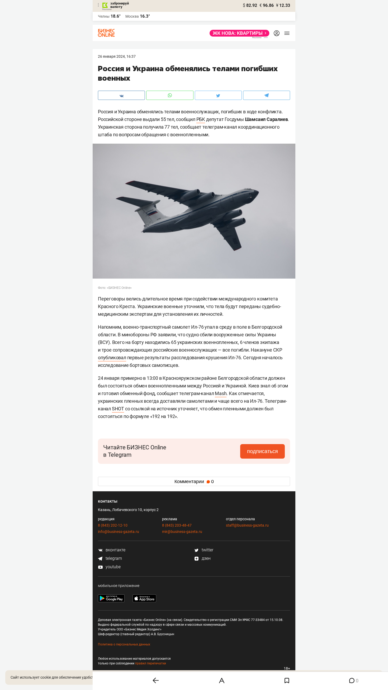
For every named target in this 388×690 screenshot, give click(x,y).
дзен (206, 558)
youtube (113, 566)
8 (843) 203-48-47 (177, 525)
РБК (200, 119)
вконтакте (115, 549)
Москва (132, 16)
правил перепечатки (150, 663)
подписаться (262, 451)
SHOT (118, 408)
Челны (104, 16)
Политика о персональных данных (124, 644)
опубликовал (112, 357)
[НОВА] (237, 33)
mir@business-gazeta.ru (182, 531)
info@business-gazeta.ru (118, 531)
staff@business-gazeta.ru (247, 525)
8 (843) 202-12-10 (112, 525)
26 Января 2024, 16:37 (117, 56)
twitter (207, 549)
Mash (220, 393)
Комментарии (194, 481)
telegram (113, 558)
